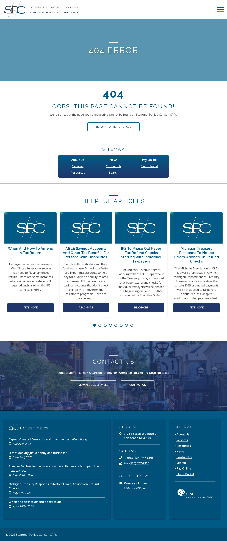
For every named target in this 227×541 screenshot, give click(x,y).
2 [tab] (99, 325)
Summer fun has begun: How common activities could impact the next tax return (54, 468)
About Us (77, 160)
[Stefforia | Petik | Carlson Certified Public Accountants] (40, 9)
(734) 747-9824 (139, 463)
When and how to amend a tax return (30, 250)
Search (113, 173)
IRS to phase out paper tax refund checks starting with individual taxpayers (141, 254)
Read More (31, 307)
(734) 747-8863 (143, 458)
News (113, 160)
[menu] (220, 9)
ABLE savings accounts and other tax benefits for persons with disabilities (86, 252)
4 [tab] (110, 325)
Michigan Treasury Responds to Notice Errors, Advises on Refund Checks (196, 254)
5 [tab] (115, 325)
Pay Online (149, 160)
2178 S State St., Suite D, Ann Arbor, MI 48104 (140, 436)
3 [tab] (105, 325)
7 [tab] (126, 325)
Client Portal (149, 166)
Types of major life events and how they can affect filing (48, 439)
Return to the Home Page (113, 126)
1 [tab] (94, 325)
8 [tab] (131, 325)
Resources (78, 173)
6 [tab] (121, 325)
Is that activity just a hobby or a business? (38, 453)
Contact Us (113, 166)
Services (78, 166)
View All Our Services (93, 384)
